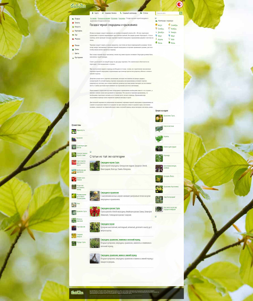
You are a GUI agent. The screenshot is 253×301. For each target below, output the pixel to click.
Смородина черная (107, 223)
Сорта (96, 13)
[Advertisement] (79, 89)
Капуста (77, 27)
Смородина (122, 18)
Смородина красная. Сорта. (110, 208)
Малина (77, 39)
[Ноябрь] (169, 28)
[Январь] (169, 31)
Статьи (145, 13)
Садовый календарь (130, 13)
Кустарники (79, 57)
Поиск (180, 13)
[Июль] (169, 42)
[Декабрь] (156, 31)
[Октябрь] (156, 28)
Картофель (78, 31)
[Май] (169, 39)
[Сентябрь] (169, 24)
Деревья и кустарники (104, 18)
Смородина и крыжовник (110, 192)
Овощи (77, 45)
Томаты (77, 23)
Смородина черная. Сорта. (110, 162)
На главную (93, 18)
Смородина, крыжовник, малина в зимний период (119, 255)
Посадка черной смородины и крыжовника (113, 25)
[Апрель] (156, 39)
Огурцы (77, 19)
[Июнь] (156, 42)
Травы (77, 49)
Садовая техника (110, 13)
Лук (76, 35)
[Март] (156, 35)
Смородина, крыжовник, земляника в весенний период (120, 239)
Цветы (77, 53)
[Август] (156, 24)
